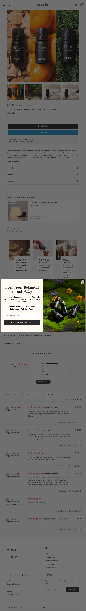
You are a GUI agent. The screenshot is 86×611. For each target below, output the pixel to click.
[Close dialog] (82, 282)
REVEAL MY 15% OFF (22, 322)
